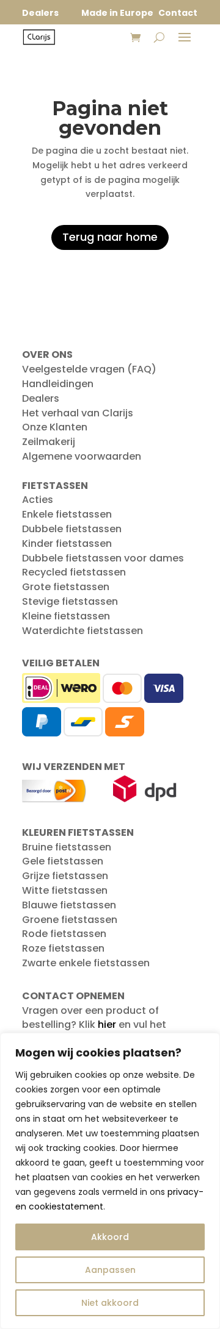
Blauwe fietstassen (69, 905)
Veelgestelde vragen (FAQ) (89, 369)
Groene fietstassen (69, 920)
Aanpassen (110, 1270)
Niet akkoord (110, 1303)
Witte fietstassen (65, 890)
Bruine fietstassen (66, 847)
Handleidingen (58, 384)
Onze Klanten (54, 427)
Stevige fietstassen (70, 601)
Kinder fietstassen (67, 543)
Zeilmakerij (48, 442)
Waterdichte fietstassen (82, 631)
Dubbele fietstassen (72, 529)
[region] (110, 1181)
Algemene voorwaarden (81, 456)
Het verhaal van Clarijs (77, 413)
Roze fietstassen (63, 948)
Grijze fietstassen (65, 876)
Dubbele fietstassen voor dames (103, 558)
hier (107, 1024)
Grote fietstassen (65, 587)
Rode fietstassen (64, 934)
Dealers (40, 398)
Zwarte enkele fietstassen (86, 963)
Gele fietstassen (62, 861)
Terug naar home (110, 236)
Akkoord (110, 1237)
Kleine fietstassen (66, 616)
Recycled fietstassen (74, 572)
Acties (37, 500)
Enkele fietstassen (67, 514)
